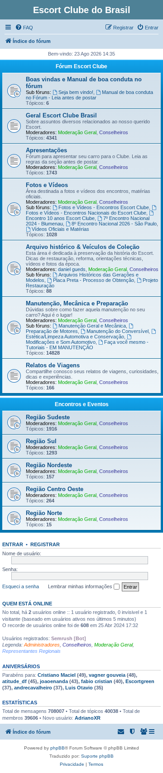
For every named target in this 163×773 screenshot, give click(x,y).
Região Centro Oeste (54, 489)
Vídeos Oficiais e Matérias (60, 229)
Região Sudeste (48, 417)
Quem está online (27, 603)
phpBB (57, 747)
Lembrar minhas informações (81, 586)
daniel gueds (72, 269)
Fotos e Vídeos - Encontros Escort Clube (103, 207)
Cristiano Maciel (57, 675)
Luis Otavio (79, 687)
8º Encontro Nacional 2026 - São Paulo (114, 223)
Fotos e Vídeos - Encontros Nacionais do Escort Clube (86, 213)
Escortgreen (139, 681)
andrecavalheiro (33, 687)
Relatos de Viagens (53, 365)
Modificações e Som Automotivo (61, 342)
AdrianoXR (88, 718)
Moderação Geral (77, 132)
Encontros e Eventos (82, 404)
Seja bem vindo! (75, 92)
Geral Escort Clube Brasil (61, 115)
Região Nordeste (49, 465)
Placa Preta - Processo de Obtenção (93, 280)
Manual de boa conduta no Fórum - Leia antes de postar (89, 94)
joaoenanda (54, 681)
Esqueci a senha (20, 586)
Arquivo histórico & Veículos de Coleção (82, 247)
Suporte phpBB (97, 756)
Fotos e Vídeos (47, 185)
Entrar (12, 544)
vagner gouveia (107, 675)
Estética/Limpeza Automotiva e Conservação (75, 336)
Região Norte (44, 513)
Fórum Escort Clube (81, 66)
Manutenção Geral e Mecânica (92, 325)
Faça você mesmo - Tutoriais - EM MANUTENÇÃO (87, 344)
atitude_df (14, 681)
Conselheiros (113, 132)
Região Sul (41, 441)
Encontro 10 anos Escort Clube (60, 218)
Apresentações (46, 150)
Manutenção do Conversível (117, 331)
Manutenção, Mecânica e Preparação (77, 303)
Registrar (45, 544)
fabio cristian (96, 681)
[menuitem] (24, 27)
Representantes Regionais (31, 651)
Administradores (42, 644)
